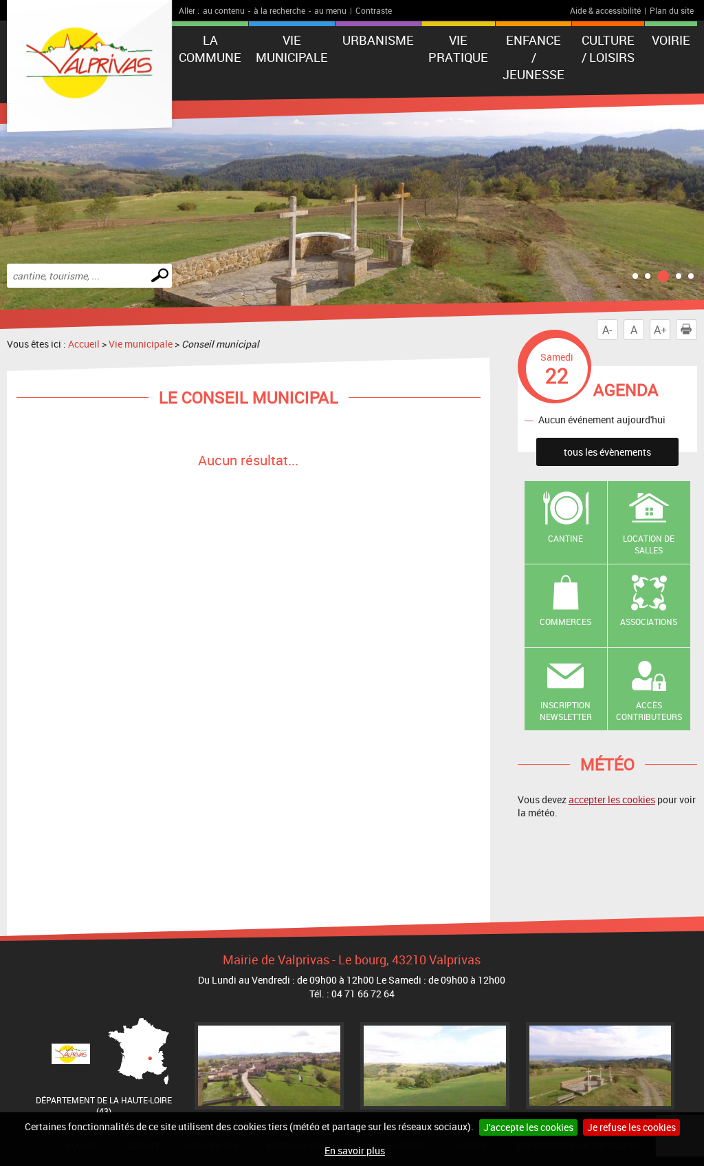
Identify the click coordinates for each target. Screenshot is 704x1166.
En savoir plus (354, 1150)
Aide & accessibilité (605, 10)
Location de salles (648, 544)
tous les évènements (607, 451)
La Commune (210, 48)
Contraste (373, 10)
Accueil (84, 343)
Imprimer (686, 329)
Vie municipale (292, 48)
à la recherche (279, 10)
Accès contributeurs (649, 710)
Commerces (565, 621)
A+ (660, 329)
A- (607, 329)
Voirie (671, 40)
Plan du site (672, 10)
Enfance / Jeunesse (533, 57)
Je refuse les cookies (631, 1127)
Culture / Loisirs (608, 48)
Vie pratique (458, 48)
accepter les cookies (612, 799)
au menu (330, 10)
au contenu (224, 10)
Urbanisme (378, 40)
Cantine (565, 538)
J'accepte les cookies (528, 1127)
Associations (648, 621)
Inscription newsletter (566, 710)
